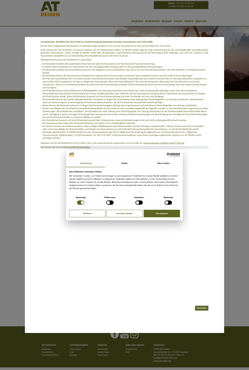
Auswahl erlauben (124, 213)
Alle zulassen (162, 213)
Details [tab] (124, 163)
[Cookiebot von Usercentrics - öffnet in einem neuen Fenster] (168, 155)
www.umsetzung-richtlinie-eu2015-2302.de (163, 143)
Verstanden (202, 308)
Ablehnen (87, 213)
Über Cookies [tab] (163, 163)
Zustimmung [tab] (85, 163)
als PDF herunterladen (79, 147)
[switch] (110, 203)
